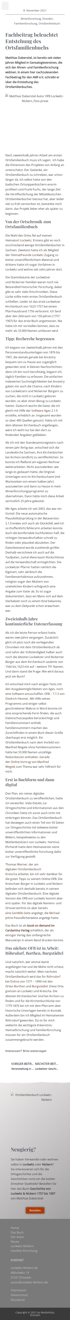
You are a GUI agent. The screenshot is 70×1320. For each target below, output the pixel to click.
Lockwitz (26, 240)
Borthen (19, 986)
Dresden (47, 18)
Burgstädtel (40, 986)
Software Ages (41, 411)
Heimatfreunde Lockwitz (27, 255)
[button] (5, 6)
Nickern (16, 282)
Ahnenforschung (31, 18)
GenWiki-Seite (21, 913)
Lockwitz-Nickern (22, 1246)
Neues (15, 1241)
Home (15, 1228)
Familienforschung (25, 23)
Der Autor (17, 1237)
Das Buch (17, 1232)
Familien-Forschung (24, 1250)
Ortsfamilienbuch (49, 23)
